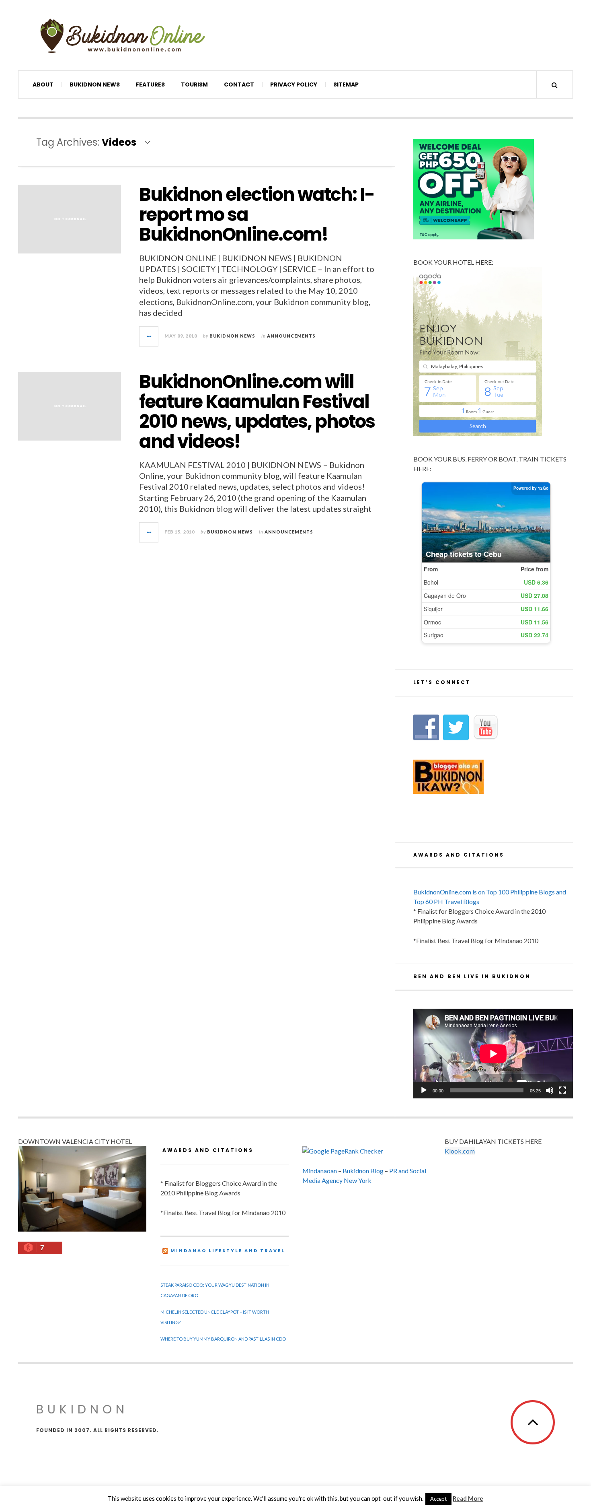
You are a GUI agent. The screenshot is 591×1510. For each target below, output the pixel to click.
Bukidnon (82, 1409)
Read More (468, 1498)
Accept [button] (438, 1499)
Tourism (194, 84)
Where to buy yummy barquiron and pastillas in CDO (223, 1338)
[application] (493, 1053)
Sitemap (346, 84)
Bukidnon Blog (363, 1170)
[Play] (424, 1090)
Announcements (291, 335)
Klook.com (460, 1151)
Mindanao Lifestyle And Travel (227, 1250)
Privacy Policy (293, 84)
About (43, 84)
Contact (239, 84)
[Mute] (550, 1090)
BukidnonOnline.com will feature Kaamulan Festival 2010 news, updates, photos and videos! (257, 411)
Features (150, 84)
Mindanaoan (319, 1170)
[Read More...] (149, 336)
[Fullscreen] (562, 1090)
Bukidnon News (95, 84)
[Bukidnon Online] (122, 35)
